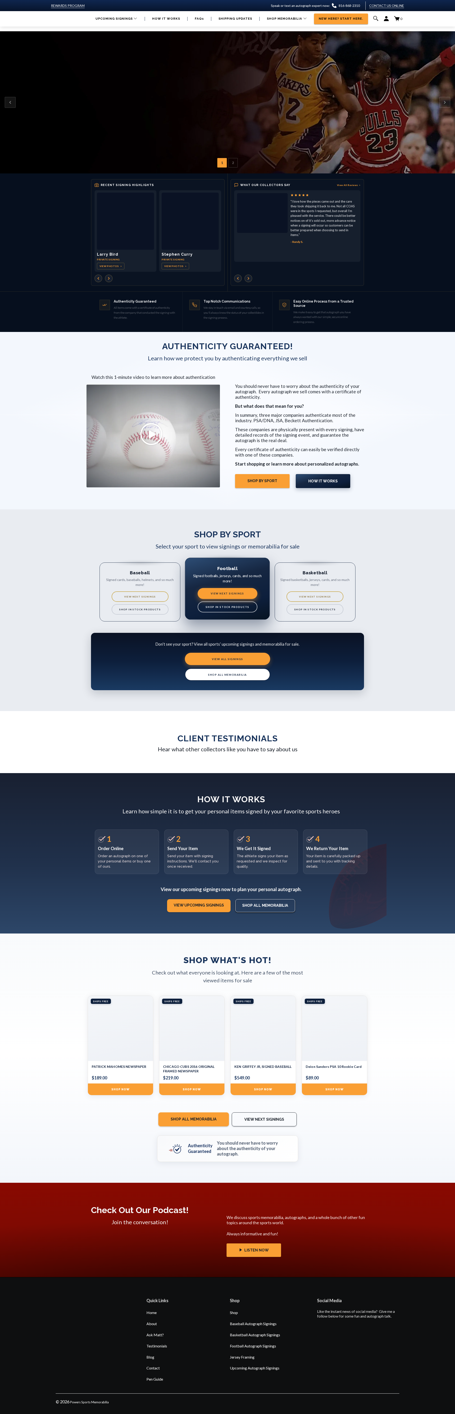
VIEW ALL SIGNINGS (227, 659)
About (151, 1323)
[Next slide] (444, 102)
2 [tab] (233, 163)
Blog (150, 1357)
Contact (153, 1368)
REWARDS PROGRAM (68, 6)
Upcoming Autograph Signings (254, 1368)
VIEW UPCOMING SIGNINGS (199, 905)
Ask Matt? (155, 1334)
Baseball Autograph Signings (253, 1323)
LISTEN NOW (256, 1250)
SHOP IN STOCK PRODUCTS (140, 609)
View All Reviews (349, 185)
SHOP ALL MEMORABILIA (227, 674)
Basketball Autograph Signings (255, 1334)
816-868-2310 (349, 6)
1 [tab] (222, 163)
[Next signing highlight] (109, 278)
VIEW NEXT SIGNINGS (140, 596)
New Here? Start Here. (167, 124)
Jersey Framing (242, 1357)
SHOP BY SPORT (262, 481)
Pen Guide (154, 1379)
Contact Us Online (386, 6)
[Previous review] (238, 278)
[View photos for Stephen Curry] (190, 221)
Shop (234, 1312)
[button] (116, 19)
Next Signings (119, 124)
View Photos (111, 266)
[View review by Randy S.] (262, 213)
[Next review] (248, 278)
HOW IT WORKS (323, 481)
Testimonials (156, 1346)
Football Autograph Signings (253, 1346)
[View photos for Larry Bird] (125, 221)
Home (151, 1312)
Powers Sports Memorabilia (89, 1402)
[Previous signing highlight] (98, 278)
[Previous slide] (10, 102)
